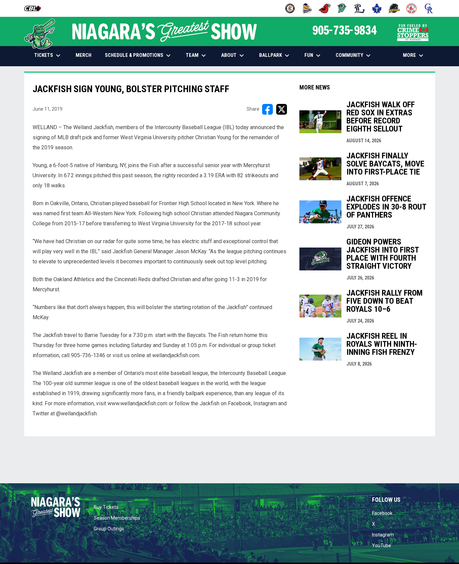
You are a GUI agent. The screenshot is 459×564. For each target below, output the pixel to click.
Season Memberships (117, 518)
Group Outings (109, 528)
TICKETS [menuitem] (48, 55)
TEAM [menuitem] (197, 55)
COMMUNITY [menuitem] (354, 55)
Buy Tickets (106, 507)
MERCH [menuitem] (86, 55)
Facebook (382, 513)
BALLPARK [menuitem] (275, 55)
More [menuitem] (414, 55)
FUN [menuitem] (313, 55)
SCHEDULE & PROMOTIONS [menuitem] (138, 55)
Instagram (383, 534)
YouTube (381, 545)
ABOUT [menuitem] (233, 55)
